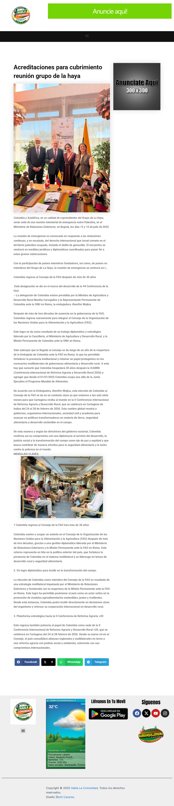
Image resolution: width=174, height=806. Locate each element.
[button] (87, 35)
